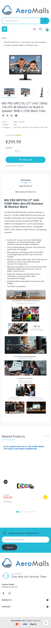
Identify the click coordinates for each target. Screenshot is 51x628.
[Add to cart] (45, 497)
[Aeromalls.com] (25, 10)
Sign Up (9, 547)
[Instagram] (9, 593)
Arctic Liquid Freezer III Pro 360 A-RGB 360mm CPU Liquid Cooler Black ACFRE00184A (24, 447)
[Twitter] (7, 115)
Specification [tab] (25, 185)
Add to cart (27, 160)
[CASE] (25, 486)
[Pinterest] (16, 115)
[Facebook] (3, 115)
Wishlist (11, 166)
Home (4, 38)
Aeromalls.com (18, 620)
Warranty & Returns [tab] (25, 191)
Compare (20, 166)
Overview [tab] (25, 180)
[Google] (11, 115)
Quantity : (9, 148)
